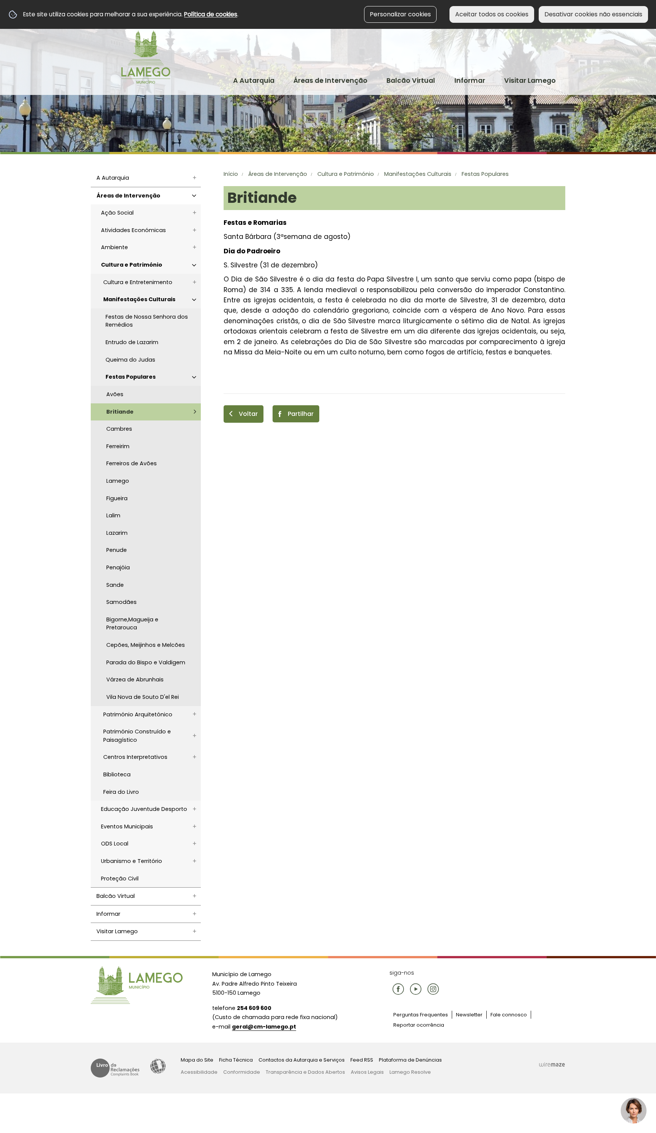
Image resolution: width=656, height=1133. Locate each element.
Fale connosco (508, 1014)
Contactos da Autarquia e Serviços (302, 1060)
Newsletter (469, 1014)
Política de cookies (210, 14)
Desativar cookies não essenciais (593, 14)
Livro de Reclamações (115, 1068)
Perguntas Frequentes (420, 1014)
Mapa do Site (197, 1060)
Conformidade (241, 1072)
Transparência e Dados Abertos (305, 1072)
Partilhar (301, 413)
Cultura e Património (345, 174)
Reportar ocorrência (418, 1025)
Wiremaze (552, 1064)
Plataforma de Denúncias (410, 1060)
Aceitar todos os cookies (491, 14)
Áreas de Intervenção (277, 174)
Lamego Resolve (410, 1072)
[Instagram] (433, 989)
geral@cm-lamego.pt (264, 1026)
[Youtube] (415, 989)
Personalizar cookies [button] (400, 14)
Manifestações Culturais (417, 174)
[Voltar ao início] (146, 57)
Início (231, 174)
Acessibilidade (158, 1066)
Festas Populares (485, 174)
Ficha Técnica (236, 1060)
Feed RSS (361, 1060)
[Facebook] (398, 989)
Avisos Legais (367, 1072)
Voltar (248, 413)
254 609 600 (254, 1008)
